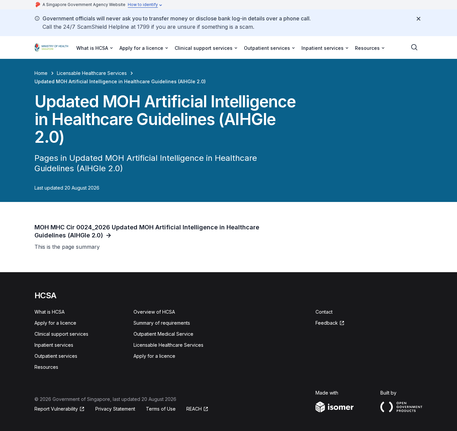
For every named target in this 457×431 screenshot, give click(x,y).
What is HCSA (49, 312)
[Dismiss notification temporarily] (418, 19)
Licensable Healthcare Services (92, 73)
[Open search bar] (414, 47)
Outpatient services (55, 356)
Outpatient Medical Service (163, 334)
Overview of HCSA (154, 312)
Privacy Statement (115, 409)
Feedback (326, 323)
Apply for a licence (55, 323)
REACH (194, 409)
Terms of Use (161, 409)
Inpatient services (53, 345)
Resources (46, 367)
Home (41, 73)
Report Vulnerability (56, 409)
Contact (324, 312)
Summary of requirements (161, 323)
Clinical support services (61, 334)
